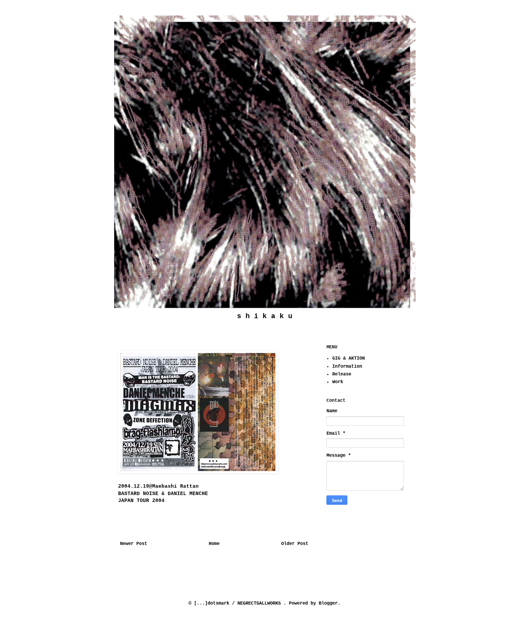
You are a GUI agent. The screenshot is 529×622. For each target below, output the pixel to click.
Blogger (328, 603)
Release (341, 374)
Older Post (294, 544)
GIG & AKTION (348, 358)
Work (337, 382)
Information (347, 366)
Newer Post (133, 544)
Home (214, 544)
